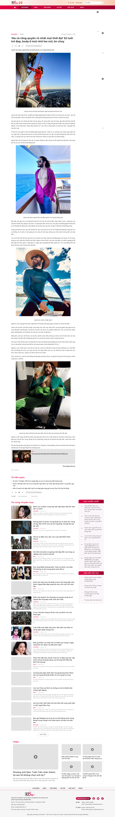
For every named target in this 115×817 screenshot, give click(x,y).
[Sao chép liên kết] (22, 46)
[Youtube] (98, 798)
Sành (82, 7)
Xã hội (59, 7)
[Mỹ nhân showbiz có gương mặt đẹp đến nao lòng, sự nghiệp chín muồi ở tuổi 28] (21, 557)
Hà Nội (78, 802)
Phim (22, 34)
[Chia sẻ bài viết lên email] (19, 46)
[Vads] (98, 31)
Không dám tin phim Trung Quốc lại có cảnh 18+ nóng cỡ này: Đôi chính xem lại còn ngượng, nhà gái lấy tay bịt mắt (54, 524)
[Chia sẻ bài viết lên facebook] (12, 46)
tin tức (94, 577)
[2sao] (14, 7)
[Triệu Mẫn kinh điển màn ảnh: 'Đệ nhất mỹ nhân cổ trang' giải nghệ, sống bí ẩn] (21, 633)
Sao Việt (89, 600)
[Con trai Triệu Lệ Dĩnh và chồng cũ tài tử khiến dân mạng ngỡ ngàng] (21, 694)
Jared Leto (34, 496)
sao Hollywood (22, 496)
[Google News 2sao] (34, 46)
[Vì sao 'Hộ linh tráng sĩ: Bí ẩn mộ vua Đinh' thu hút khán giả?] (21, 618)
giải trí (92, 594)
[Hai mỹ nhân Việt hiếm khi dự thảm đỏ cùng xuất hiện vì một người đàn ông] (21, 709)
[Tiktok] (102, 798)
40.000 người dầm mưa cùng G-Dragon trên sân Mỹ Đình (92, 775)
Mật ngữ (70, 7)
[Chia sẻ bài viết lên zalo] (16, 46)
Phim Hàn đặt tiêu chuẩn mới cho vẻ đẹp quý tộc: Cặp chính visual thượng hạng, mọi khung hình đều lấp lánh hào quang (54, 660)
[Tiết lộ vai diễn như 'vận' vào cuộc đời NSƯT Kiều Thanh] (21, 542)
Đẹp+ (36, 7)
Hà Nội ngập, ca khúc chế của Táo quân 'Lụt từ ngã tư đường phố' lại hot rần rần (71, 775)
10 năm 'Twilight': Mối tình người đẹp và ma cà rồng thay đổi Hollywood (37, 481)
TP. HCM (78, 807)
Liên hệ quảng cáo (83, 798)
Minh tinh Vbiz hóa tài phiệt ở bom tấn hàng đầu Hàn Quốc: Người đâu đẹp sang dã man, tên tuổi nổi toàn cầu (53, 584)
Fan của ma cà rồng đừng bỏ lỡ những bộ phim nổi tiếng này (50, 453)
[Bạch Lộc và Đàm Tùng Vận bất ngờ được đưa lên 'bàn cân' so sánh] (21, 512)
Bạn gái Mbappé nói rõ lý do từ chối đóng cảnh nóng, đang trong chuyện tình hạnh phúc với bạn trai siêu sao (53, 720)
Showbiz (24, 7)
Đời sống (47, 7)
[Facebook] (93, 798)
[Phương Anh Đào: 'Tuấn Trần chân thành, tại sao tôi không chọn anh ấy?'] (35, 757)
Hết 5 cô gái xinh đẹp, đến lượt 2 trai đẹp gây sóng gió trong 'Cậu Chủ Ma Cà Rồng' (41, 488)
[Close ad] (98, 12)
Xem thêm (43, 734)
